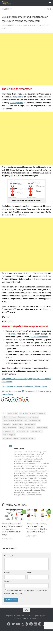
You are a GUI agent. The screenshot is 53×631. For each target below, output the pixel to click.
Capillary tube (23, 413)
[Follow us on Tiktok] (44, 624)
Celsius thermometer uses (32, 420)
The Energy (7, 9)
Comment (8, 556)
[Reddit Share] (22, 399)
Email (30, 572)
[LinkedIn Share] (13, 399)
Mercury (21, 428)
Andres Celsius (12, 413)
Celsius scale (41, 413)
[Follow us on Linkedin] (35, 624)
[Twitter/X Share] (8, 399)
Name (7, 572)
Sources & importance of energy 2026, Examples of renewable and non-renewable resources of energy (12, 529)
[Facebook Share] (3, 399)
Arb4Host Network (31, 618)
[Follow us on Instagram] (40, 624)
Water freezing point (9, 435)
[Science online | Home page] (9, 3)
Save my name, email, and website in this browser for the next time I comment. (25, 592)
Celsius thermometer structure (12, 420)
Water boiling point (36, 431)
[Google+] (26, 624)
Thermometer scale (22, 431)
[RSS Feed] (22, 624)
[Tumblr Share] (27, 399)
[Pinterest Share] (17, 399)
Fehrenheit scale (17, 424)
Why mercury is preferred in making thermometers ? (19, 438)
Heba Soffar (9, 26)
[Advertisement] (26, 59)
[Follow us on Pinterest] (31, 624)
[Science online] (8, 624)
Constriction (6, 424)
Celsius (32, 413)
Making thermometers (10, 428)
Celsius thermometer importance (28, 417)
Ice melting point (30, 424)
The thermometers (8, 431)
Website (7, 581)
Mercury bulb (30, 428)
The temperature (42, 428)
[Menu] (50, 3)
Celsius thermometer (9, 417)
